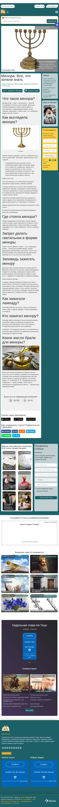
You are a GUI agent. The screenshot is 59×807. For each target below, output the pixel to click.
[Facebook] (3, 748)
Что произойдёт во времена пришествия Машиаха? (49, 90)
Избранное (15, 556)
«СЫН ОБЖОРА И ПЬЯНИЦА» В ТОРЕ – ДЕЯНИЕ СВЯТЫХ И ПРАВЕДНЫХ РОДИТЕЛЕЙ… (49, 82)
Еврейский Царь (37, 572)
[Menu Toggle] (56, 11)
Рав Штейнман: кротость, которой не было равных (9, 506)
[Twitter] (5, 748)
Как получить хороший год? (12, 706)
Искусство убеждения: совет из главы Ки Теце (16, 690)
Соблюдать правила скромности (40, 700)
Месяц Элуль (7, 572)
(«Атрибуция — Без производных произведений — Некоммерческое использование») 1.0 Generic (18, 801)
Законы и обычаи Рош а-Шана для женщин (25, 486)
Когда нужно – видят (25, 508)
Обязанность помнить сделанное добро (16, 697)
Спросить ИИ (52, 21)
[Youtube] (9, 748)
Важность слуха (35, 697)
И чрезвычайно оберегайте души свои (15, 704)
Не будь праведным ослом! (39, 695)
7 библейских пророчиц (11, 611)
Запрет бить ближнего (43, 691)
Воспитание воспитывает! (11, 695)
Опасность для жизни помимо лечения (25, 466)
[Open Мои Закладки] (56, 6)
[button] (57, 25)
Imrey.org (22, 797)
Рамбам (9, 246)
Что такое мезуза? (38, 611)
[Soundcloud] (21, 748)
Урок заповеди (35, 704)
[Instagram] (7, 748)
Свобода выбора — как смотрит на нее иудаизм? (44, 590)
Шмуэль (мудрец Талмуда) (29, 524)
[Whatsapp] (14, 748)
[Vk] (16, 748)
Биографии (23, 541)
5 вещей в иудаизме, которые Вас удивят (8, 486)
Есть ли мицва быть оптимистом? (49, 96)
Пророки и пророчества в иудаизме (15, 591)
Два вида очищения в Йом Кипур (8, 466)
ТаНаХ (16, 595)
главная (44, 556)
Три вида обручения (36, 706)
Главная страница (7, 84)
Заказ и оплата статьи (46, 497)
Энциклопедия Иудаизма (22, 84)
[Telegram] (12, 748)
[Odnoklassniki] (18, 748)
